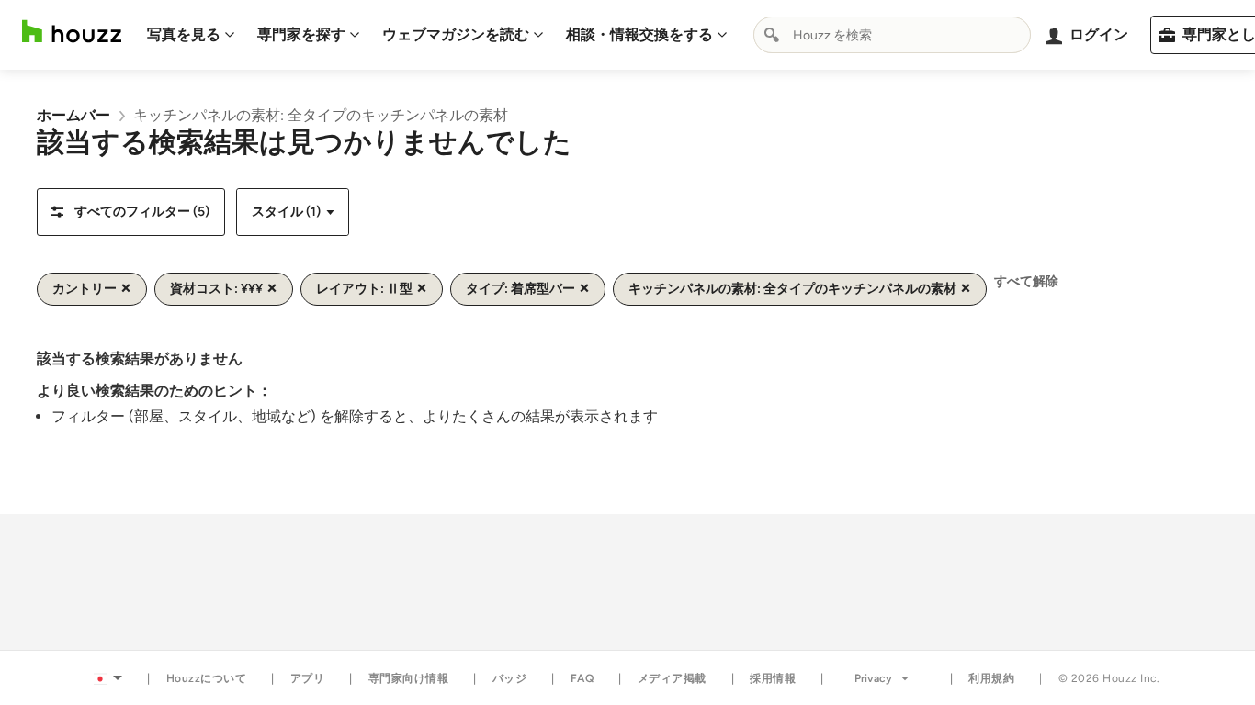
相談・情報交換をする (639, 34)
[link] (73, 115)
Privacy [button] (873, 678)
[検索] (771, 35)
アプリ (307, 678)
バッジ (509, 678)
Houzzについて (206, 678)
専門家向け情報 (408, 678)
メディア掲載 (672, 678)
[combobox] (892, 35)
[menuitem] (191, 35)
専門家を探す (301, 34)
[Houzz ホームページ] (72, 31)
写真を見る (183, 34)
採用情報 (773, 678)
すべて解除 (1026, 281)
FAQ (582, 678)
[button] (131, 212)
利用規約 (991, 678)
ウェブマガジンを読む (455, 34)
